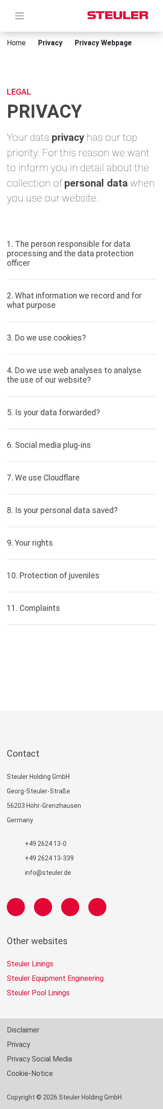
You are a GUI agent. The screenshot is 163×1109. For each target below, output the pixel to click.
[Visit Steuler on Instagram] (43, 907)
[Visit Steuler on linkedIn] (70, 907)
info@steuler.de (48, 872)
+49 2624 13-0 (46, 843)
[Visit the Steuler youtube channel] (97, 907)
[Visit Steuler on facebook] (16, 907)
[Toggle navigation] (19, 16)
